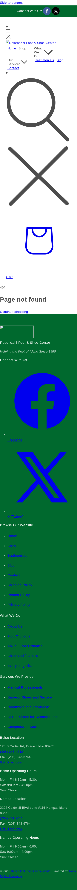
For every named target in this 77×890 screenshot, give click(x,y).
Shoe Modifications (22, 656)
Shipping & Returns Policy (8, 863)
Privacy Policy (18, 605)
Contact (13, 575)
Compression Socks (23, 727)
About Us (14, 626)
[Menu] (8, 32)
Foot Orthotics (18, 636)
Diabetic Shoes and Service (29, 697)
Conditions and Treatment (28, 707)
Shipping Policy (19, 585)
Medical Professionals (25, 687)
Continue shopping (14, 311)
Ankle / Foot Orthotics (25, 646)
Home (12, 536)
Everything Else (20, 666)
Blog (11, 565)
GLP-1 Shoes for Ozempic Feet (32, 717)
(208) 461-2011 (11, 818)
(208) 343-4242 (11, 751)
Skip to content (11, 2)
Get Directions (11, 762)
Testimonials (17, 556)
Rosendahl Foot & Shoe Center (31, 871)
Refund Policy (18, 595)
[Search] (38, 139)
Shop (11, 546)
